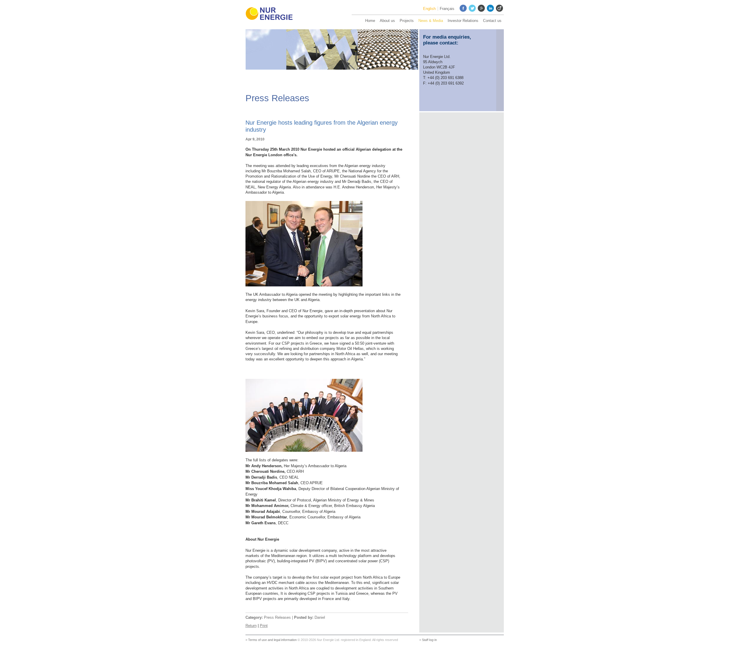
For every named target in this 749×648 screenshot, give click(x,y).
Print (264, 625)
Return (251, 625)
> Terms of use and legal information (271, 640)
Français (447, 8)
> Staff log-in (428, 640)
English (429, 8)
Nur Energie (271, 14)
